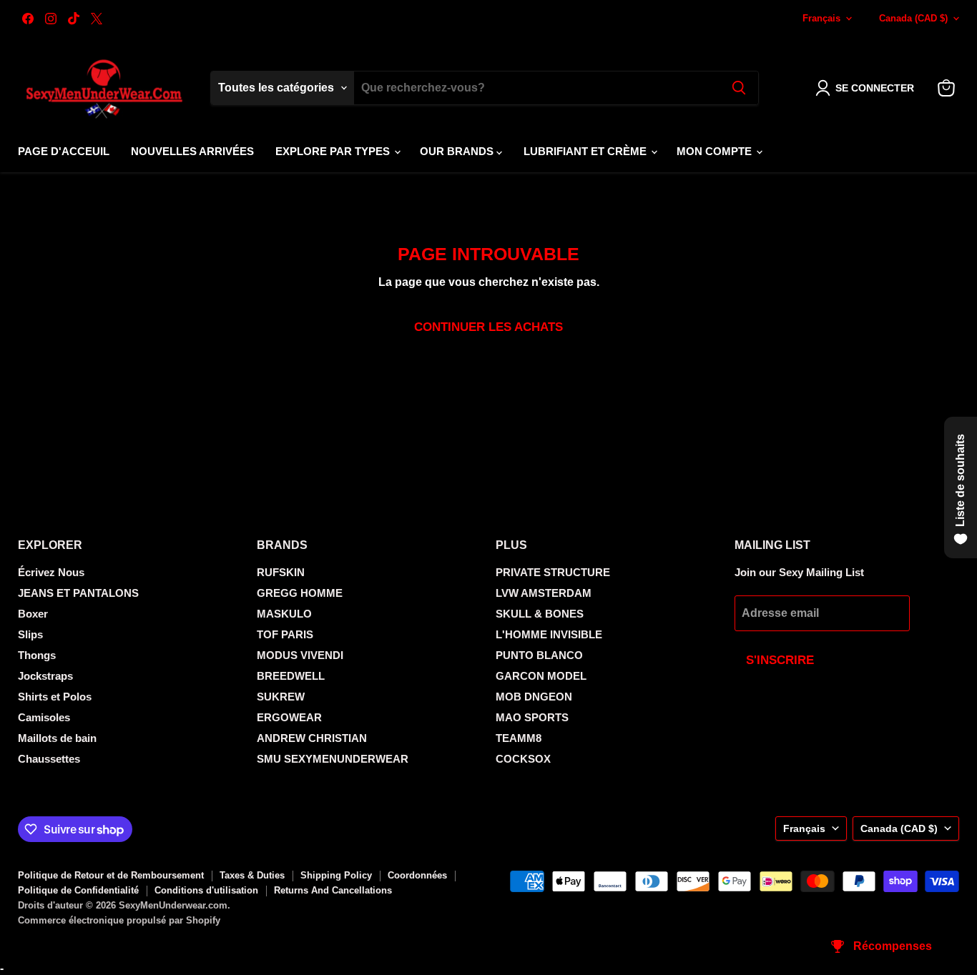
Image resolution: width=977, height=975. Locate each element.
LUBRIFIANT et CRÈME (586, 151)
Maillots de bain (57, 738)
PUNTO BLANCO (539, 655)
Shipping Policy (336, 875)
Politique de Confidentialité (78, 890)
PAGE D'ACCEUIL (63, 151)
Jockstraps (45, 676)
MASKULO (284, 614)
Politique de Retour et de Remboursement (111, 875)
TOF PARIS (285, 634)
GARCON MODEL (541, 676)
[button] (867, 87)
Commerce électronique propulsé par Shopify (119, 920)
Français (821, 18)
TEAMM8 (518, 738)
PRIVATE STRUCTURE (553, 572)
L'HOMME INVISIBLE (549, 634)
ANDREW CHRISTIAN (312, 738)
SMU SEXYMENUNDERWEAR (332, 759)
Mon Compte (716, 151)
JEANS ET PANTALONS (78, 593)
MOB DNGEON (534, 697)
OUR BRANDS (458, 151)
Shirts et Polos (55, 697)
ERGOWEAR (289, 717)
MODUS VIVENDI (300, 655)
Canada (913, 18)
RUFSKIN (281, 572)
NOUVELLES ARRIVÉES (192, 151)
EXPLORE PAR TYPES (334, 151)
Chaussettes (49, 759)
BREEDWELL (291, 676)
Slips (30, 634)
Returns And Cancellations (333, 890)
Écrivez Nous (51, 572)
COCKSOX (523, 759)
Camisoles (44, 717)
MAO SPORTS (532, 717)
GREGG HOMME (300, 593)
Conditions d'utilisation (206, 890)
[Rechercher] (739, 87)
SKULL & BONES (540, 614)
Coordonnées (417, 875)
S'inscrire (780, 660)
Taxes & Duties (252, 875)
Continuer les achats (488, 327)
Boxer (33, 614)
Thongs (37, 655)
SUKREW (281, 697)
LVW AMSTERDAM (543, 593)
